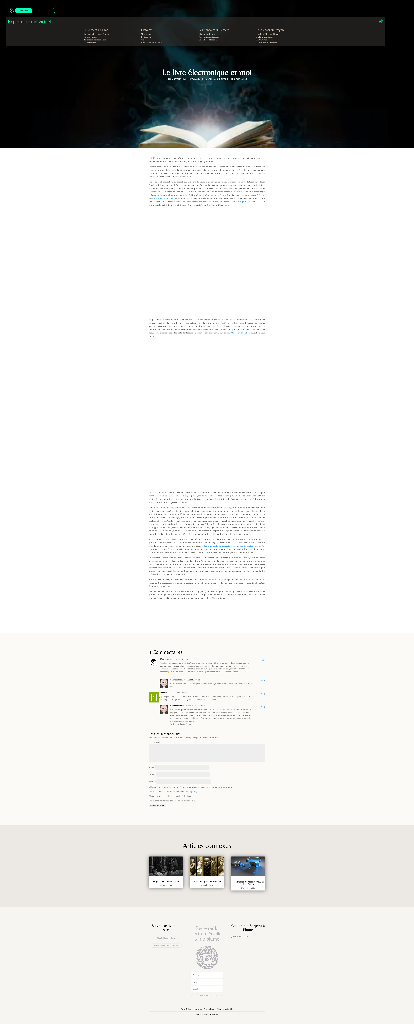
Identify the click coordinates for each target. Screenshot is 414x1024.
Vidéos (144, 40)
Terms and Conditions (170, 791)
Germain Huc (179, 78)
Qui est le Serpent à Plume (96, 34)
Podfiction (146, 37)
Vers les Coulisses (186, 1009)
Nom (151, 767)
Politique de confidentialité (225, 1009)
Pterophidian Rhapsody (209, 37)
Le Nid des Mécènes (208, 40)
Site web (152, 781)
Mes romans (146, 34)
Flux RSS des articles (166, 938)
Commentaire (155, 742)
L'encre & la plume (216, 78)
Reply (263, 660)
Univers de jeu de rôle (151, 42)
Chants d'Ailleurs (207, 34)
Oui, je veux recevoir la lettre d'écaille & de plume (171, 796)
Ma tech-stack (90, 37)
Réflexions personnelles (95, 40)
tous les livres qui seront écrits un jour (224, 201)
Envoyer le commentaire (157, 806)
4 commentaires (238, 78)
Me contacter (90, 42)
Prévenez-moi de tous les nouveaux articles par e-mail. (173, 801)
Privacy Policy (191, 791)
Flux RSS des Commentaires (166, 945)
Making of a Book (264, 37)
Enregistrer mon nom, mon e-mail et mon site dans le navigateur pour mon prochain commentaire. (191, 787)
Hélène (162, 659)
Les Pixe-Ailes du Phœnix (268, 34)
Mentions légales (209, 1009)
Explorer (24, 10)
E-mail (152, 774)
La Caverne (261, 40)
